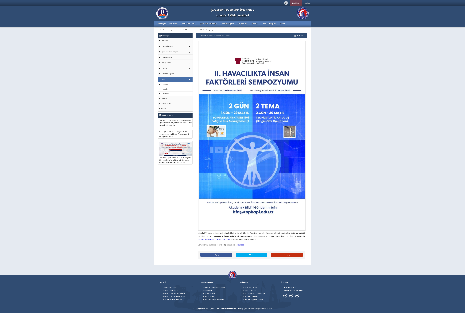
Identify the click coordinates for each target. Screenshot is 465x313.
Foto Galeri (164, 99)
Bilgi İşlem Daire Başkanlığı (249, 308)
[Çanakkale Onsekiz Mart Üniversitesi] (303, 13)
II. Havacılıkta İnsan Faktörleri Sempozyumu (200, 30)
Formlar (164, 68)
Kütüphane (208, 290)
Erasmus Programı (251, 296)
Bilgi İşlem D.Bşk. (251, 287)
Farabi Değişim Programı (254, 299)
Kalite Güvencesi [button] (188, 24)
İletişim (282, 24)
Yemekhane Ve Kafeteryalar (215, 299)
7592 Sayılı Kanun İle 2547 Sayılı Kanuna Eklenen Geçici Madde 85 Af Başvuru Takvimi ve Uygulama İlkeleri (174, 134)
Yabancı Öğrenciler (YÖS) (173, 299)
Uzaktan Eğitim (228, 24)
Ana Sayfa (162, 24)
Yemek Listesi (209, 296)
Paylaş (217, 255)
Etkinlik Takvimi (165, 104)
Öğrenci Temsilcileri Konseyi (174, 296)
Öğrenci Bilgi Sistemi (171, 290)
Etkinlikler (165, 94)
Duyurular (179, 30)
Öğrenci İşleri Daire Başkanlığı (175, 293)
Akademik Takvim (170, 287)
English (307, 3)
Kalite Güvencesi (167, 46)
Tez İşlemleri (166, 63)
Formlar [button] (255, 24)
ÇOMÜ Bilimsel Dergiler (170, 52)
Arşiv (171, 30)
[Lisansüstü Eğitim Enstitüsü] (162, 13)
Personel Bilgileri (269, 24)
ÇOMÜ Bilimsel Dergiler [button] (208, 24)
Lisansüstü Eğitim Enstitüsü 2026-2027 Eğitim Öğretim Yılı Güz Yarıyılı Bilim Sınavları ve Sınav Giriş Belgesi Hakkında (175, 122)
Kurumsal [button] (173, 24)
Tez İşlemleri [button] (242, 24)
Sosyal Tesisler (210, 293)
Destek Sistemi (250, 290)
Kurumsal (165, 41)
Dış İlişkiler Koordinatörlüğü (255, 293)
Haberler (165, 89)
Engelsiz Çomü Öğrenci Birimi (215, 287)
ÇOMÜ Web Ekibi (266, 308)
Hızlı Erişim (296, 3)
